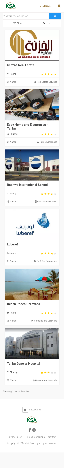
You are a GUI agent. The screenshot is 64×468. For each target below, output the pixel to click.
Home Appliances (48, 142)
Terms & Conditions (35, 437)
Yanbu (13, 82)
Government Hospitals (46, 380)
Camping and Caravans (45, 320)
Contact (52, 437)
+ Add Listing (46, 6)
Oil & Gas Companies (47, 261)
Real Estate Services (47, 82)
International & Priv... (47, 201)
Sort (45, 23)
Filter (19, 23)
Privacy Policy (15, 437)
